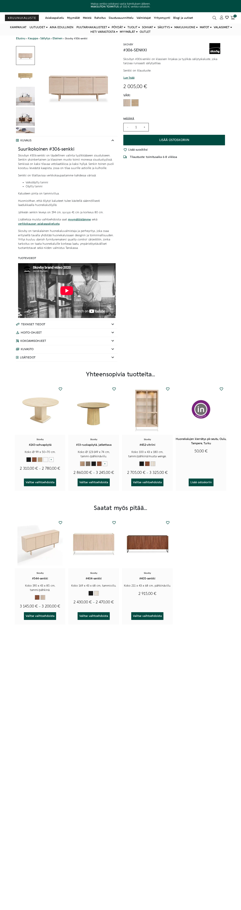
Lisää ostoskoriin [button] (201, 482)
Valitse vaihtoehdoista (40, 482)
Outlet (145, 32)
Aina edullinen (61, 27)
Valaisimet (222, 27)
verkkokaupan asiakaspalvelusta (38, 224)
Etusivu (20, 38)
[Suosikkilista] (227, 18)
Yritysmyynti (162, 18)
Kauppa (33, 38)
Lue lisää (128, 78)
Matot (204, 27)
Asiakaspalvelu (54, 18)
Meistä (87, 18)
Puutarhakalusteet (91, 27)
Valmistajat (144, 18)
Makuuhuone (184, 27)
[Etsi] (214, 18)
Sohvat (147, 27)
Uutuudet (37, 27)
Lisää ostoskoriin (174, 140)
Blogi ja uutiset (183, 18)
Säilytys (164, 27)
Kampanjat (18, 27)
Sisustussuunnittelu (121, 18)
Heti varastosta (102, 32)
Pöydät (117, 27)
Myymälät (73, 18)
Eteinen (58, 38)
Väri (126, 95)
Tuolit (132, 27)
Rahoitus (100, 18)
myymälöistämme (79, 219)
